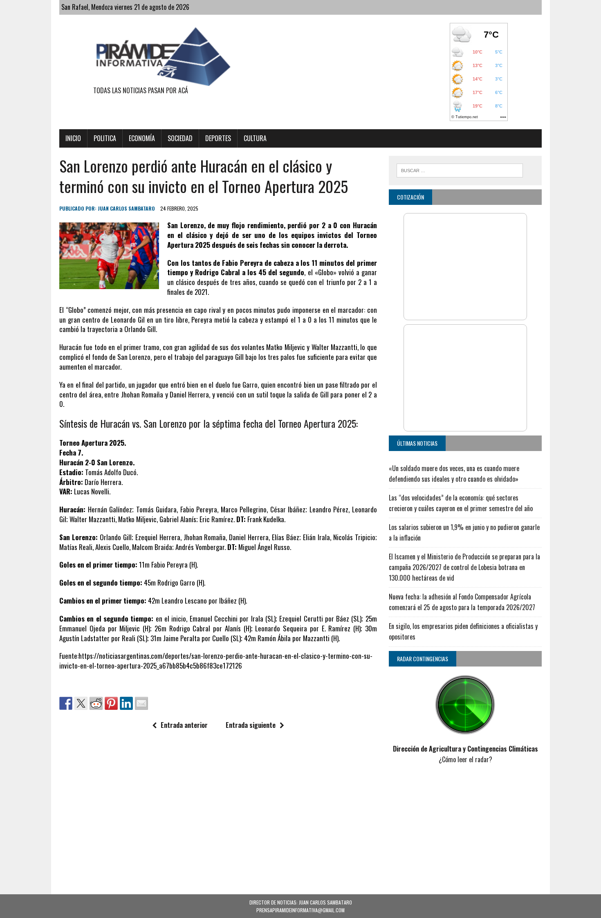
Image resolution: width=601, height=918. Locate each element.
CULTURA (255, 138)
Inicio (73, 138)
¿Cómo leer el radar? (465, 759)
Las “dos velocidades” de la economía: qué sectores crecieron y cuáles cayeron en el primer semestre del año (461, 503)
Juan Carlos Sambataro (126, 208)
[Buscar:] (460, 169)
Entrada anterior (184, 725)
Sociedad (180, 138)
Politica (105, 138)
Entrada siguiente (251, 725)
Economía (142, 138)
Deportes (218, 138)
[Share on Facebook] (65, 703)
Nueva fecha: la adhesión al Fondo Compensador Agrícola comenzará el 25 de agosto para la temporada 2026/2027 (462, 602)
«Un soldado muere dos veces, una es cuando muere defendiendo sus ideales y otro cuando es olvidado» (454, 473)
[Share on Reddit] (96, 703)
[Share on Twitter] (80, 703)
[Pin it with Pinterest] (111, 703)
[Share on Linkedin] (126, 703)
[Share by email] (141, 703)
